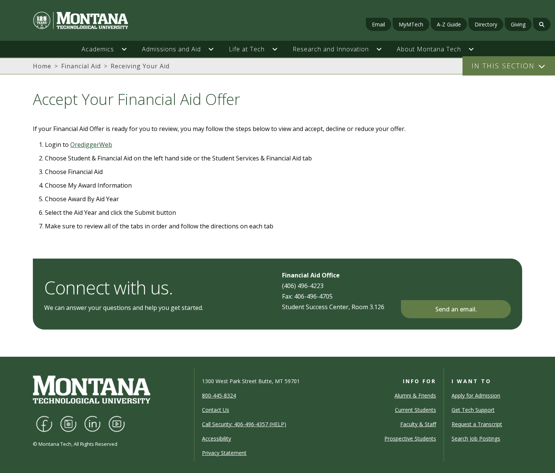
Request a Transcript (477, 424)
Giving (518, 24)
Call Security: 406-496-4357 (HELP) (244, 424)
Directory (486, 24)
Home (42, 66)
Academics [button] (98, 49)
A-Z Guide (449, 24)
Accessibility (216, 438)
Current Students (415, 409)
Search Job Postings (476, 438)
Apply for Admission (476, 395)
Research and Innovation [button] (331, 49)
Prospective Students (410, 438)
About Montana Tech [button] (429, 49)
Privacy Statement (224, 452)
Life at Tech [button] (247, 49)
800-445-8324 (219, 395)
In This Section (503, 65)
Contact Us (215, 409)
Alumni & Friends (415, 395)
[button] (128, 49)
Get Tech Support (473, 409)
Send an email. (456, 309)
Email (378, 24)
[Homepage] (96, 20)
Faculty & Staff (418, 424)
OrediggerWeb (91, 144)
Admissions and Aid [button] (171, 49)
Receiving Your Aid (140, 66)
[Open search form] (541, 24)
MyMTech (411, 24)
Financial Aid (81, 66)
